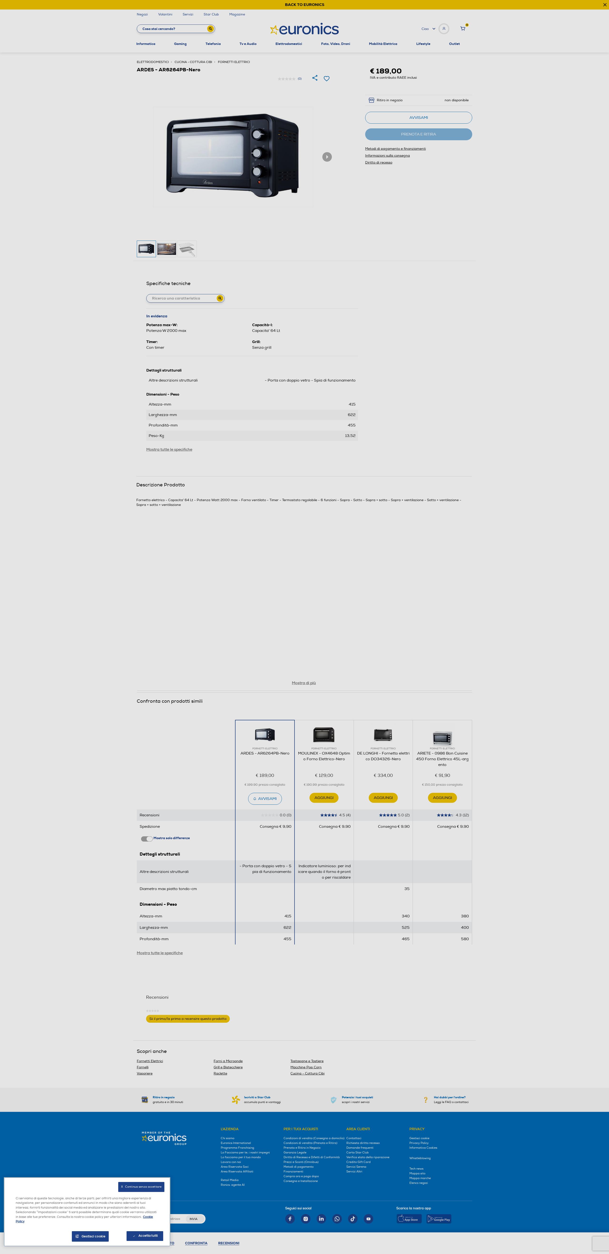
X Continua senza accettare (141, 1187)
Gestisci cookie (94, 1236)
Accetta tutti (148, 1236)
